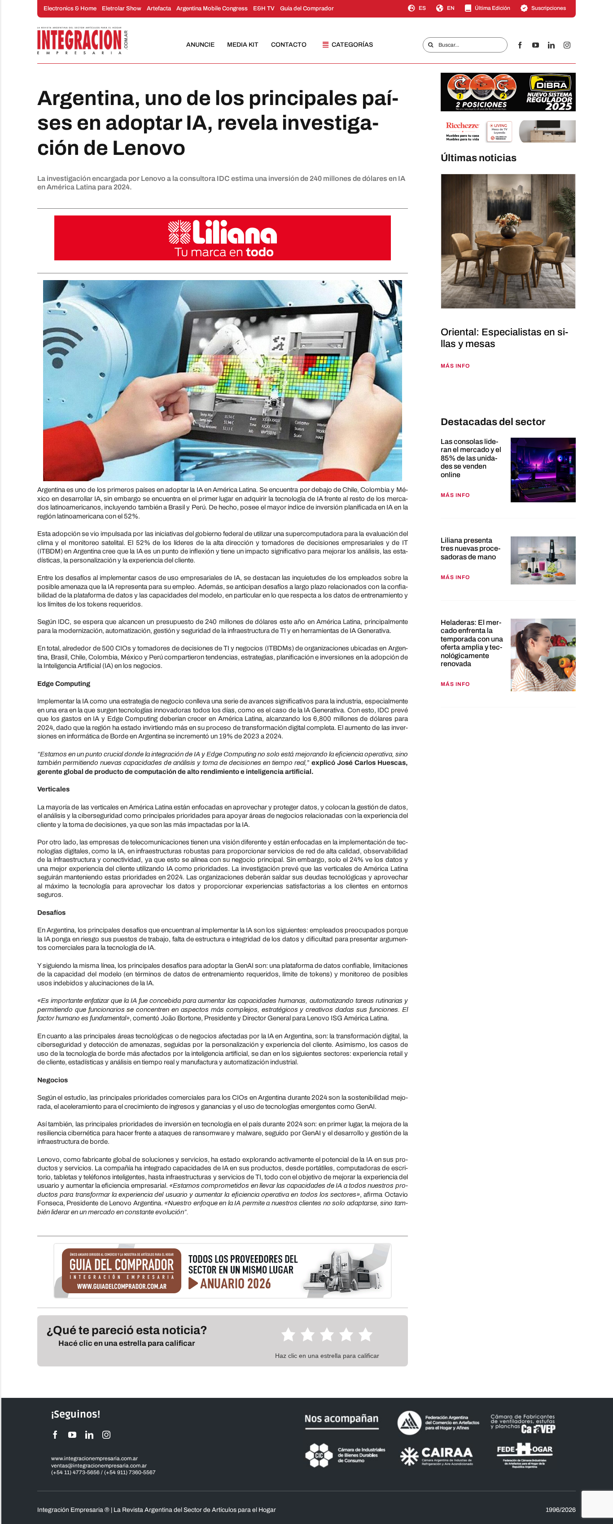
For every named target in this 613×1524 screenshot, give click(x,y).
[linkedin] (551, 45)
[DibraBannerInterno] (508, 75)
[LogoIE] (82, 29)
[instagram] (567, 45)
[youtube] (535, 45)
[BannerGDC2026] (222, 1247)
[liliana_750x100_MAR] (222, 218)
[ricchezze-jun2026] (508, 123)
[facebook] (520, 45)
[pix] (443, 394)
